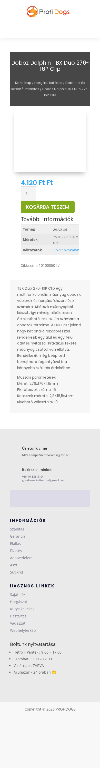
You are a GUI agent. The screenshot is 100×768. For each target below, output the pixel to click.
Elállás (15, 543)
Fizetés (16, 550)
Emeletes (31, 88)
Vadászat (17, 623)
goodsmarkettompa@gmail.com (44, 480)
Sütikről (16, 572)
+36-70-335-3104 (33, 476)
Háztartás (18, 616)
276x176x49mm (66, 250)
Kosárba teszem (47, 207)
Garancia (17, 536)
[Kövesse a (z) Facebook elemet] (50, 499)
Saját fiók (17, 594)
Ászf (13, 565)
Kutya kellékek (22, 608)
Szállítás (17, 529)
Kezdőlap (23, 82)
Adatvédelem (21, 557)
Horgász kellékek (48, 82)
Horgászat (18, 601)
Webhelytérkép (23, 630)
